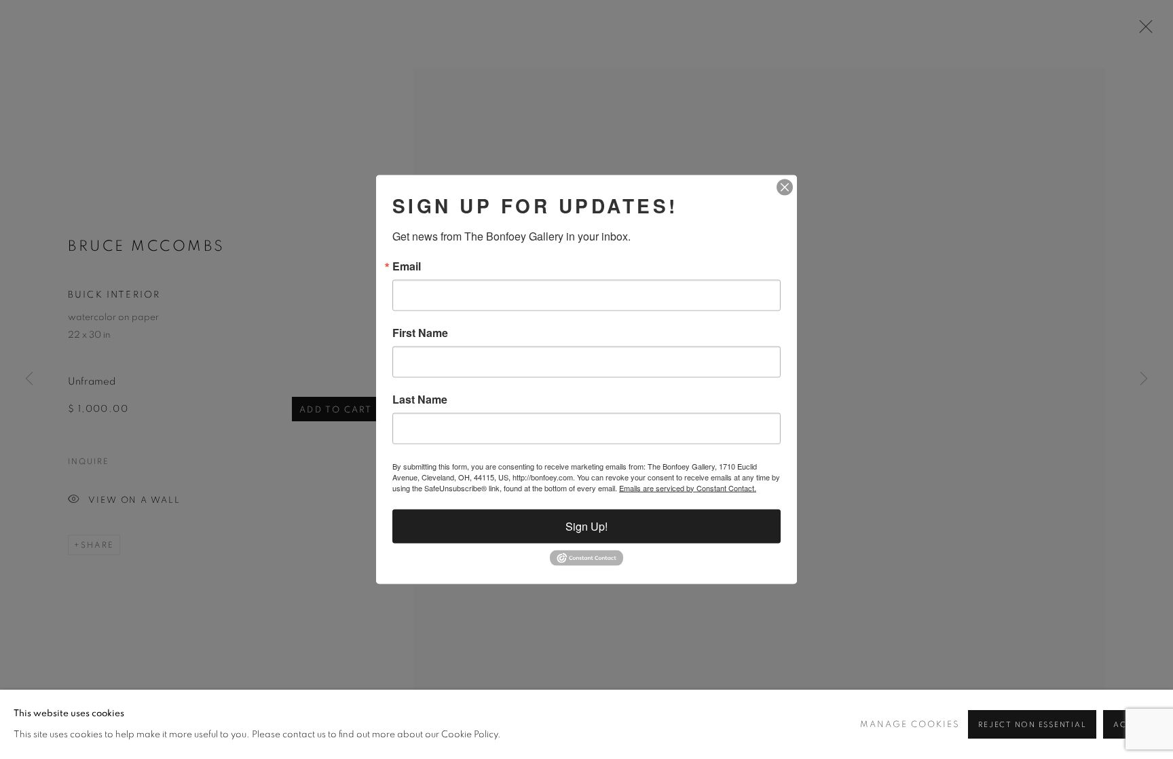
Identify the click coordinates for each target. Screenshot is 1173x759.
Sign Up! (586, 525)
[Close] (785, 187)
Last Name (419, 398)
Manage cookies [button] (910, 724)
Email (406, 265)
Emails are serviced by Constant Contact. (687, 487)
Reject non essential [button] (1032, 724)
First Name (420, 332)
